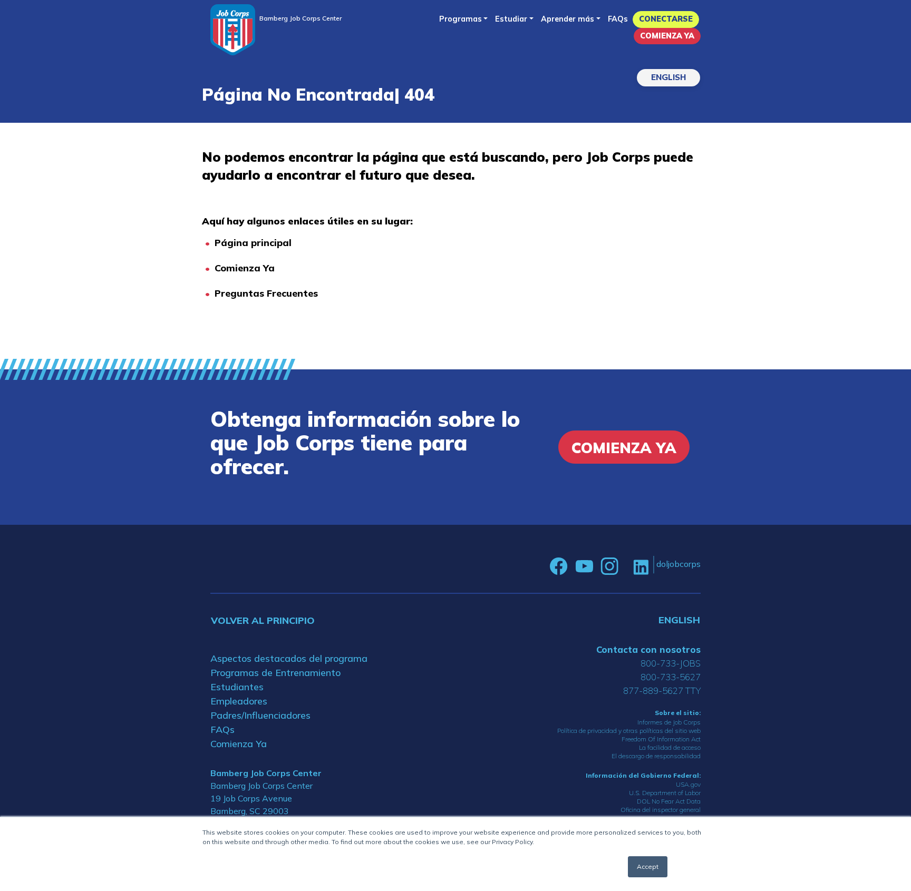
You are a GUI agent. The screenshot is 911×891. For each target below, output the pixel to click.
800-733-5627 (671, 676)
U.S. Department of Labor (665, 793)
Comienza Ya (667, 36)
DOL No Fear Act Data (669, 801)
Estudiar (511, 19)
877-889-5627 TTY (662, 690)
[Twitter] (625, 566)
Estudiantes (237, 687)
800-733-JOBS (671, 663)
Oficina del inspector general (661, 810)
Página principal (253, 243)
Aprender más (567, 19)
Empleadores (238, 701)
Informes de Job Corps (669, 722)
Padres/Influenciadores (260, 715)
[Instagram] (609, 566)
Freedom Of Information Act (661, 739)
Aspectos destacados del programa (288, 658)
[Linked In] (641, 566)
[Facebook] (558, 566)
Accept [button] (647, 866)
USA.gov (688, 784)
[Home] (232, 29)
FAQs (618, 19)
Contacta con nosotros (648, 649)
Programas (460, 19)
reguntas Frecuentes (269, 293)
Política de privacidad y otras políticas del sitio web (629, 731)
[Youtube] (584, 566)
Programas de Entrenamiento (275, 673)
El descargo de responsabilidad (656, 756)
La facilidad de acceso (670, 747)
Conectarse (666, 19)
